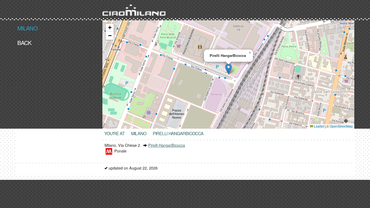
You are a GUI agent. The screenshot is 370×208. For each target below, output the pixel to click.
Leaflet (318, 126)
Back (24, 42)
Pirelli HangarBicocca (166, 145)
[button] (228, 68)
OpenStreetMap (341, 126)
